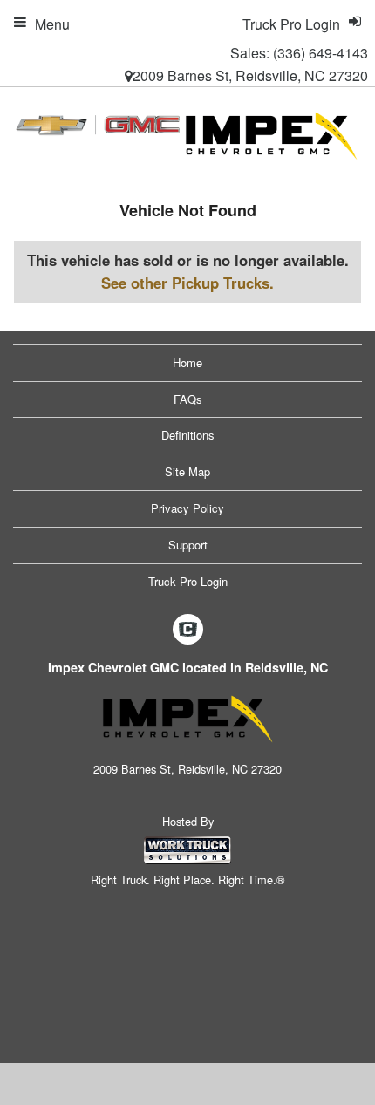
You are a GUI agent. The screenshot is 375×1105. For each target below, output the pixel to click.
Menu (52, 24)
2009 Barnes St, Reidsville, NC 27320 (250, 75)
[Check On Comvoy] (188, 630)
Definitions (188, 434)
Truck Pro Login (188, 581)
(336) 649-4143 (320, 53)
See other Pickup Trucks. (187, 282)
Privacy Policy (187, 508)
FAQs (188, 399)
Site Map (187, 471)
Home (187, 362)
